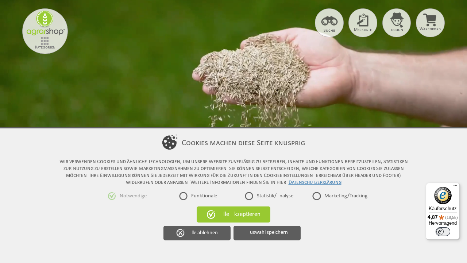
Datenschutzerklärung (315, 182)
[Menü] (455, 187)
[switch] (443, 231)
